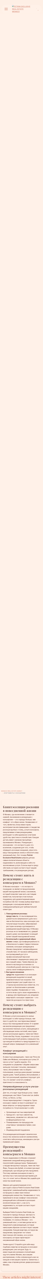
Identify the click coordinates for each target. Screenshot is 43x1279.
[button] (6, 9)
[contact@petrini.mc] (14, 2)
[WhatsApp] (17, 2)
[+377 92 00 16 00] (10, 2)
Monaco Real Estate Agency (11, 791)
